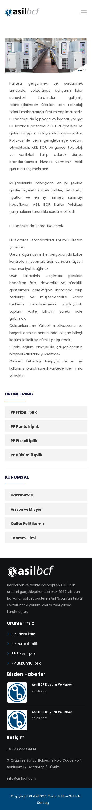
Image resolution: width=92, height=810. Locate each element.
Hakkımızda (22, 495)
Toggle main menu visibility (83, 12)
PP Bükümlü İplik (26, 455)
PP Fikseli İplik (24, 440)
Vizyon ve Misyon (26, 509)
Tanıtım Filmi (23, 537)
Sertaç (43, 802)
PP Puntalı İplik (25, 426)
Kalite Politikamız (27, 523)
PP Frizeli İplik (24, 412)
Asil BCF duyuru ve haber (52, 684)
